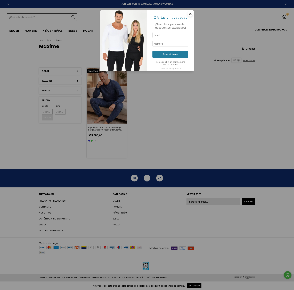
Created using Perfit (170, 68)
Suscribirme (170, 54)
